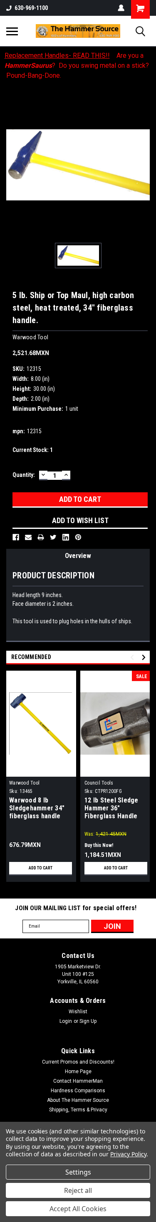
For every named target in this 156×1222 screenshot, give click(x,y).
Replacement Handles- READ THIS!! (57, 55)
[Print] (40, 537)
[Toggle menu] (12, 31)
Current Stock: (32, 450)
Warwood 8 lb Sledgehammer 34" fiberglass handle (36, 808)
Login (65, 1021)
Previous (133, 657)
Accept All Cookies (78, 1208)
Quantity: (23, 475)
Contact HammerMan (78, 1081)
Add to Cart (40, 868)
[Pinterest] (78, 537)
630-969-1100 (31, 8)
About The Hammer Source (78, 1100)
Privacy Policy (128, 1154)
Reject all (78, 1190)
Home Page (78, 1071)
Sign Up (88, 1021)
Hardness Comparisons (78, 1091)
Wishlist (78, 1012)
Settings (78, 1172)
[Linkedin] (65, 537)
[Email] (28, 537)
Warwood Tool (24, 783)
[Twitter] (53, 537)
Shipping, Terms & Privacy (78, 1110)
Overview (78, 556)
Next (145, 657)
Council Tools (98, 783)
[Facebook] (15, 537)
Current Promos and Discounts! (78, 1062)
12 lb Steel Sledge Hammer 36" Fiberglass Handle (111, 808)
